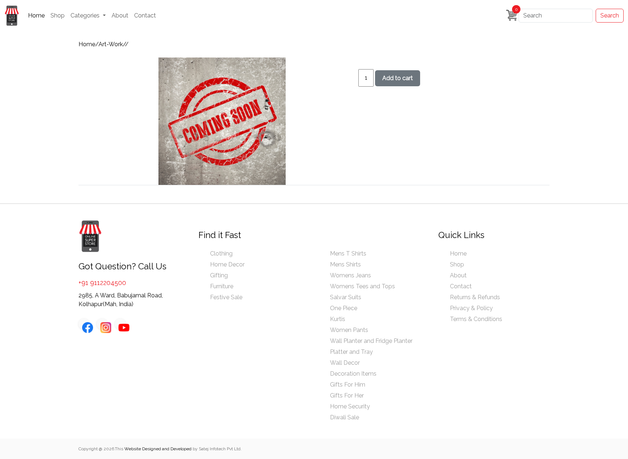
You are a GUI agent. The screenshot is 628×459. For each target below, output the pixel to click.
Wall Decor (345, 362)
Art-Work (110, 44)
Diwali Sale (344, 417)
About (120, 15)
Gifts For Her (347, 395)
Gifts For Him (347, 384)
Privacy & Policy (471, 308)
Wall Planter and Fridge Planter (371, 340)
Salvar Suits (345, 297)
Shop (58, 15)
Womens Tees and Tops (362, 286)
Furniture (221, 286)
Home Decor (227, 264)
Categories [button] (86, 15)
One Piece (343, 308)
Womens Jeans (350, 275)
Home (36, 15)
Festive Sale (226, 297)
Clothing (221, 253)
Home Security (350, 406)
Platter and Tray (351, 351)
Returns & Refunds (475, 297)
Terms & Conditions (476, 319)
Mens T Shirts (348, 253)
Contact (145, 15)
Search (609, 15)
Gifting (219, 275)
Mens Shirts (345, 264)
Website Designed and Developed (158, 448)
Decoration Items (353, 373)
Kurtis (337, 319)
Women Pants (349, 330)
